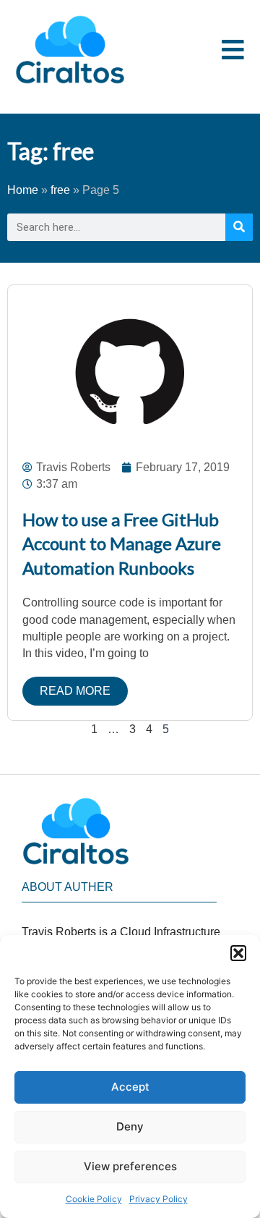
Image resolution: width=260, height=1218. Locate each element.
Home (22, 190)
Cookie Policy (94, 1198)
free (60, 190)
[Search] (239, 227)
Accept (130, 1087)
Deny (130, 1126)
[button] (238, 953)
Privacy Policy (158, 1198)
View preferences (130, 1166)
